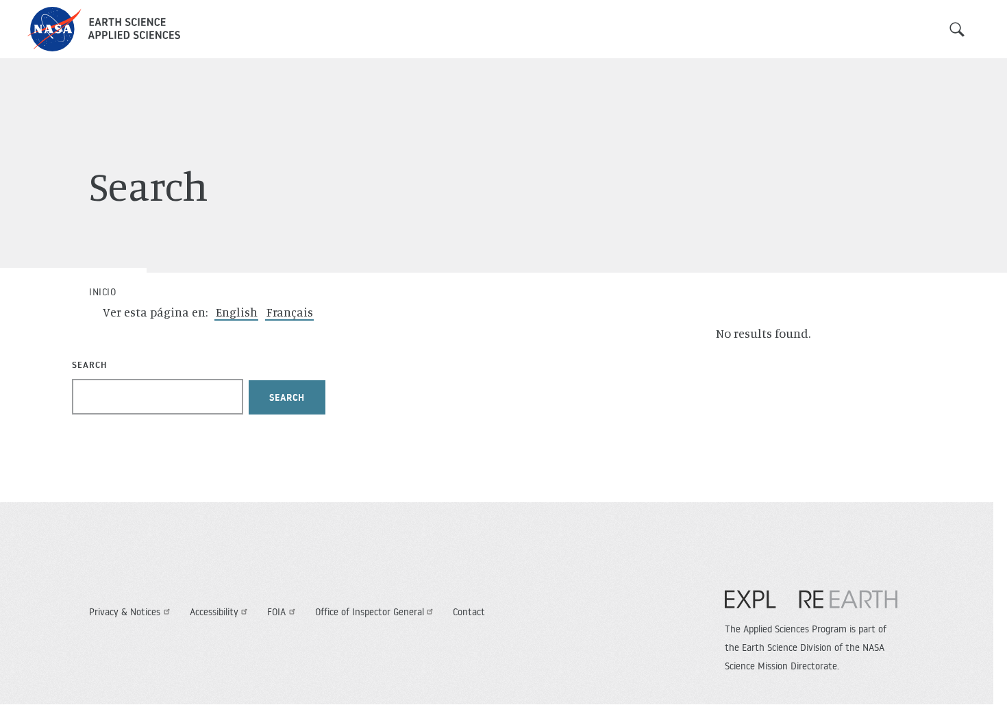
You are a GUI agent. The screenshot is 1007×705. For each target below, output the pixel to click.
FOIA (276, 612)
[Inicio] (103, 29)
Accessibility (214, 612)
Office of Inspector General (369, 612)
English (237, 311)
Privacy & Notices (124, 612)
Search (957, 29)
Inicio (102, 292)
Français (289, 311)
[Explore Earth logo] (811, 606)
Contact (469, 612)
